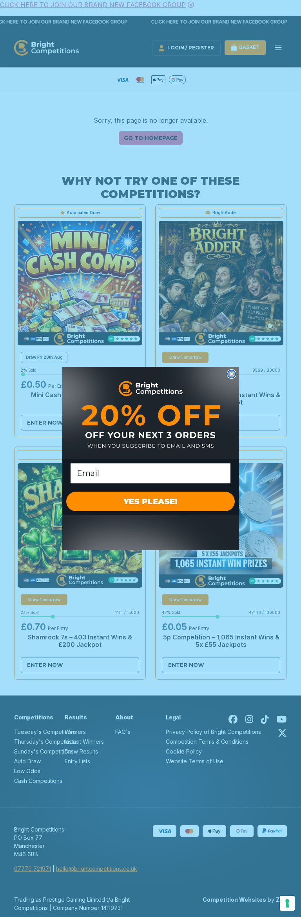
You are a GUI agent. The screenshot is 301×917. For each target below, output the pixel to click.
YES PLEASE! (150, 501)
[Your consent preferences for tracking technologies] (287, 903)
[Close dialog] (232, 374)
